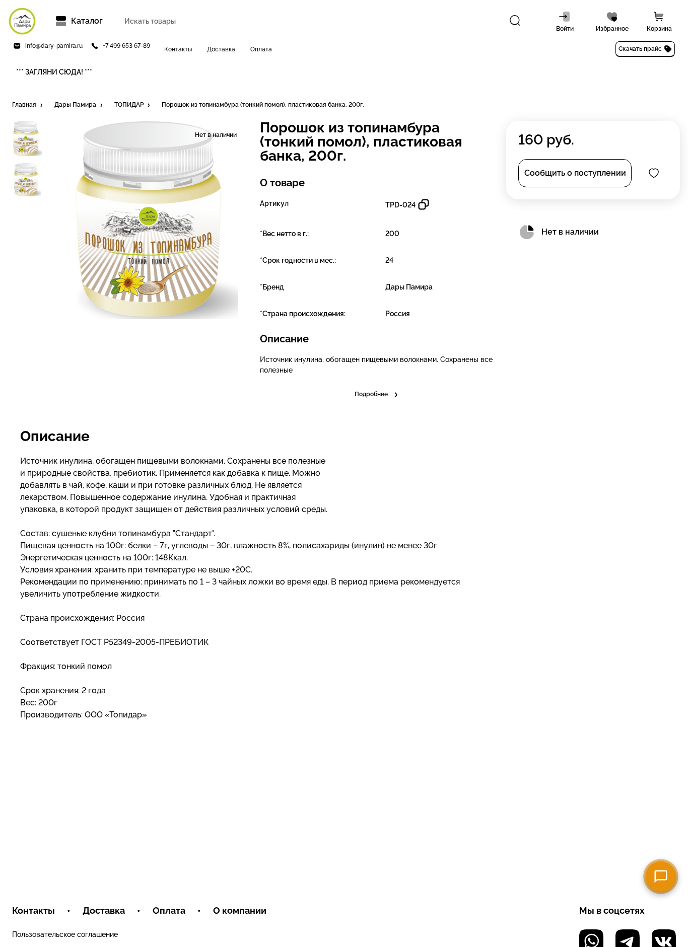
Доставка (221, 49)
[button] (28, 105)
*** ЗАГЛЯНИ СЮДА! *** (54, 72)
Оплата (261, 49)
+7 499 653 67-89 (126, 45)
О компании (239, 910)
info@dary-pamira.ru (54, 45)
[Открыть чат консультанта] (661, 876)
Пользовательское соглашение (65, 934)
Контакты (178, 49)
